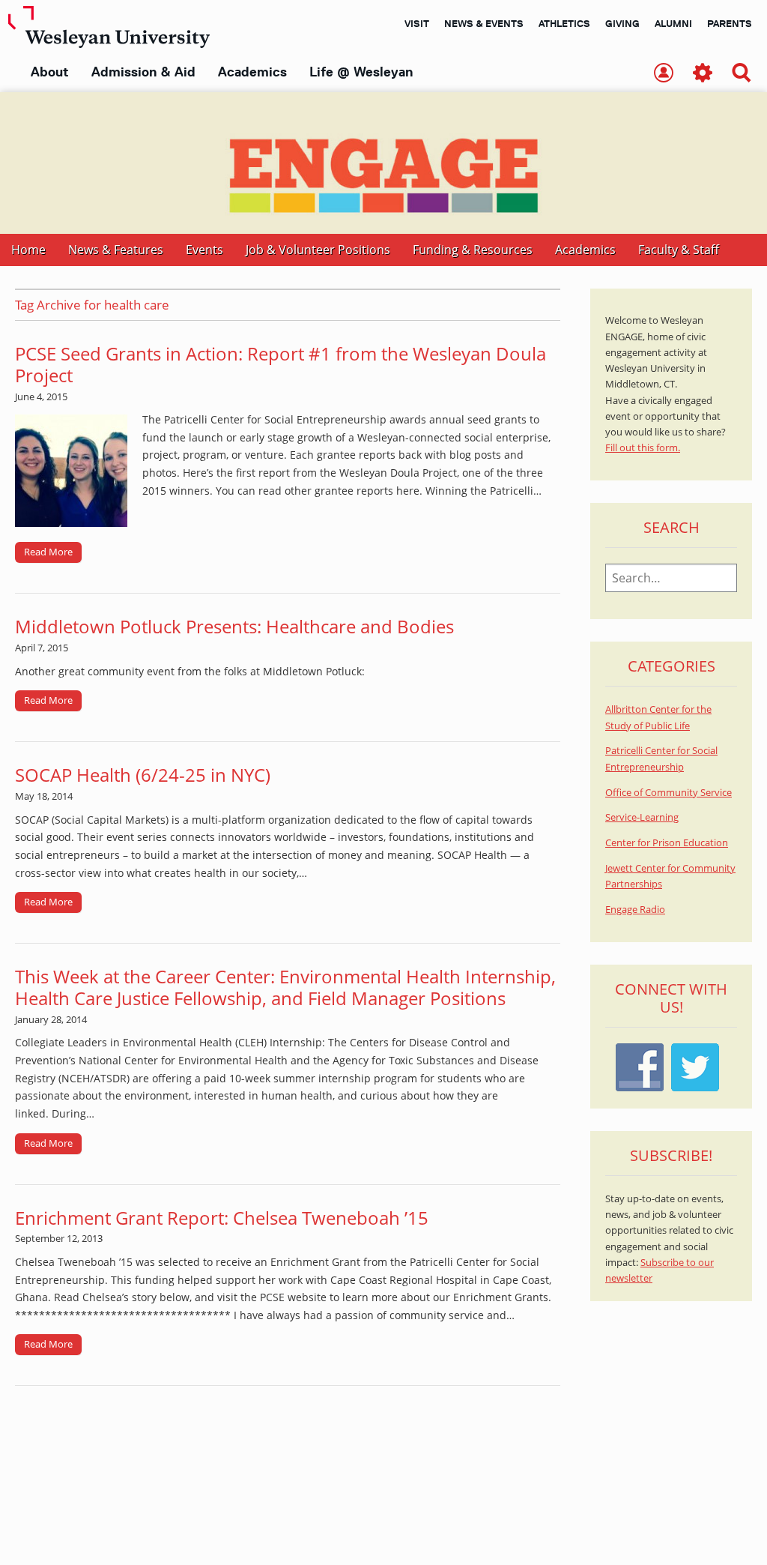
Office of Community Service (668, 792)
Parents (729, 23)
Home (28, 249)
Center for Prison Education (666, 842)
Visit (416, 23)
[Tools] (702, 73)
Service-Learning (642, 817)
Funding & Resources (473, 249)
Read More (48, 551)
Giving (622, 23)
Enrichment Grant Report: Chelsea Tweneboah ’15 (226, 1217)
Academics (252, 72)
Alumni (673, 23)
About (50, 72)
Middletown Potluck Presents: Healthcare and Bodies (234, 626)
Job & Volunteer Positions (318, 249)
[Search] (741, 73)
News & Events (484, 23)
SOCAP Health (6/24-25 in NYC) (142, 774)
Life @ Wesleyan (361, 72)
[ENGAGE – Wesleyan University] (383, 163)
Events (204, 249)
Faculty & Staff (678, 249)
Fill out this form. (642, 447)
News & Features (115, 249)
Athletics (564, 23)
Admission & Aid (143, 72)
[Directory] (663, 73)
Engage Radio (635, 909)
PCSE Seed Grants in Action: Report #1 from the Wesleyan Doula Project (280, 364)
